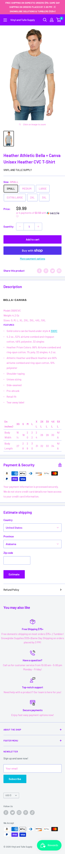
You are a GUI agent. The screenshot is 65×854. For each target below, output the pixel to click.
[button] (39, 214)
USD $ (8, 795)
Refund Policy (11, 589)
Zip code (8, 552)
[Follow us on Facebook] (5, 812)
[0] (59, 20)
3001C (54, 330)
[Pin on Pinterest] (46, 270)
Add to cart (32, 239)
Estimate (14, 574)
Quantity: (8, 226)
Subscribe (15, 778)
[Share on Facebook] (39, 270)
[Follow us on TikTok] (32, 812)
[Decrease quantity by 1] (20, 226)
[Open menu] (5, 20)
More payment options (32, 258)
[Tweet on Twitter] (52, 270)
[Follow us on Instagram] (19, 812)
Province (8, 536)
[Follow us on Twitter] (12, 812)
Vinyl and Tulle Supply (17, 169)
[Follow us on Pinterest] (25, 812)
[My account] (51, 20)
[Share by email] (59, 270)
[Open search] (45, 20)
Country (7, 520)
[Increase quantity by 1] (38, 226)
